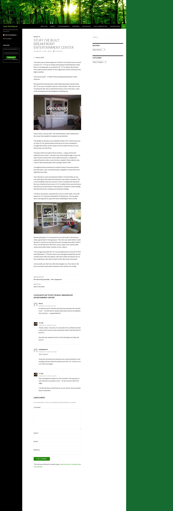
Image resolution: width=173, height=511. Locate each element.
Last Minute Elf (86, 26)
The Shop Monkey (115, 26)
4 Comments (59, 51)
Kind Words (75, 26)
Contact (52, 26)
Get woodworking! (64, 26)
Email (36, 441)
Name (36, 433)
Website (37, 450)
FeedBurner (14, 59)
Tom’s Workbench (11, 35)
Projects (37, 36)
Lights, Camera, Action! (100, 26)
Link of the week (39, 285)
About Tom (44, 26)
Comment (37, 407)
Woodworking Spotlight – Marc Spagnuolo (48, 278)
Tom (50, 51)
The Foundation (7, 38)
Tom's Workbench (10, 26)
